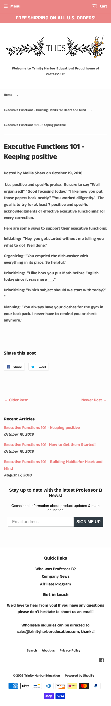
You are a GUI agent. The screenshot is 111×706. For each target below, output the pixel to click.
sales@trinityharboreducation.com (48, 632)
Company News (55, 576)
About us (48, 650)
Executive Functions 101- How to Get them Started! (50, 445)
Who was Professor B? (55, 569)
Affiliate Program (55, 584)
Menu (15, 6)
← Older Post (16, 400)
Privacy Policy (70, 650)
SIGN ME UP (88, 522)
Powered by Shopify (79, 675)
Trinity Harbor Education (42, 675)
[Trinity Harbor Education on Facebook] (102, 661)
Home (8, 94)
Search (32, 650)
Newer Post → (94, 400)
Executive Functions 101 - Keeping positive (42, 428)
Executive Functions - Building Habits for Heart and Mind (45, 110)
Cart (103, 6)
